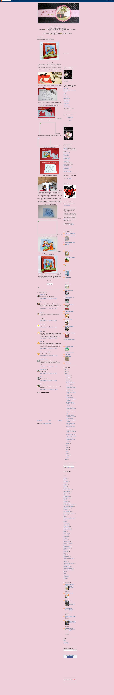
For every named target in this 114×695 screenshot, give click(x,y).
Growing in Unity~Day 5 (71, 587)
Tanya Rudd (66, 149)
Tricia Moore (66, 105)
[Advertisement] (71, 42)
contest (65, 571)
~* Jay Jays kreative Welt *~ (70, 234)
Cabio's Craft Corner (69, 346)
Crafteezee (67, 264)
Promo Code (66, 551)
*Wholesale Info (70, 117)
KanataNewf (42, 294)
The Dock (65, 561)
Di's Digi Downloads (69, 593)
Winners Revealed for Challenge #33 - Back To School (71, 431)
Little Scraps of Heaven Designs (69, 585)
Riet (41, 312)
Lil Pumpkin (66, 549)
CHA (65, 499)
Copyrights (66, 534)
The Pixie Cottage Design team (69, 504)
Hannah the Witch (67, 548)
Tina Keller (66, 169)
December (68, 375)
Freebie (65, 544)
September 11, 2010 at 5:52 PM (48, 348)
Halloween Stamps (67, 546)
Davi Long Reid (67, 152)
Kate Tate (65, 148)
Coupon (65, 521)
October (67, 379)
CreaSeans (66, 538)
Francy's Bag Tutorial (68, 543)
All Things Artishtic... (69, 628)
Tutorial (65, 486)
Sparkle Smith (68, 284)
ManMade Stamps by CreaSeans (70, 90)
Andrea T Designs (68, 608)
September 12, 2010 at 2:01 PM (48, 373)
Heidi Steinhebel (67, 158)
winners (65, 479)
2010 (66, 373)
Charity (65, 531)
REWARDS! (66, 642)
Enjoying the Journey (69, 326)
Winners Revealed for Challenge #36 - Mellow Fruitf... (71, 392)
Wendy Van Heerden (67, 167)
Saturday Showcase (67, 498)
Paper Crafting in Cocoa (70, 242)
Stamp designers (67, 556)
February (68, 455)
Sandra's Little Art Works (70, 616)
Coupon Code (66, 536)
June (67, 447)
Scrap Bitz (67, 313)
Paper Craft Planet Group (68, 219)
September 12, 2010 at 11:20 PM (48, 389)
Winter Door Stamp (67, 566)
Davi (41, 383)
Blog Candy (66, 488)
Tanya (65, 559)
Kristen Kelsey (66, 103)
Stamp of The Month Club (68, 558)
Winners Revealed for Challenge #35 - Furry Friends (70, 404)
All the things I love (68, 251)
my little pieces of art (69, 290)
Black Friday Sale (67, 528)
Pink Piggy (67, 244)
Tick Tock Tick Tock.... (72, 630)
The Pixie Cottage (67, 491)
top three (65, 578)
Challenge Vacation (67, 529)
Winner (65, 483)
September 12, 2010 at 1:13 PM (48, 366)
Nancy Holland (66, 154)
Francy (65, 164)
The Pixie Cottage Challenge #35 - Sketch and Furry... (71, 420)
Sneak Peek (66, 554)
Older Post (60, 420)
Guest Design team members (69, 513)
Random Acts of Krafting (45, 351)
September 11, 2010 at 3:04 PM (48, 308)
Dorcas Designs (68, 356)
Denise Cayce (66, 165)
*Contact (70, 119)
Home (50, 420)
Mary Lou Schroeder (67, 171)
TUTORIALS (66, 644)
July (67, 445)
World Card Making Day (68, 568)
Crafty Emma (67, 354)
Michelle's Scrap (68, 600)
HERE (72, 224)
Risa (64, 553)
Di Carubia (66, 91)
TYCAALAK (67, 620)
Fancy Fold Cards (67, 541)
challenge (65, 478)
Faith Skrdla (66, 88)
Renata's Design (68, 270)
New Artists (66, 514)
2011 (66, 371)
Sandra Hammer (67, 100)
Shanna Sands (66, 161)
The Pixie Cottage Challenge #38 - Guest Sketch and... (70, 387)
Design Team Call (67, 508)
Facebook (69, 178)
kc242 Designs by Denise (70, 333)
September (68, 381)
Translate (72, 467)
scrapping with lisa (68, 319)
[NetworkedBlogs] (70, 655)
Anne (41, 376)
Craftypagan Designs (69, 311)
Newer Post (39, 420)
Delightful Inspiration (69, 352)
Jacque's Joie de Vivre (69, 304)
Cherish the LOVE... (71, 610)
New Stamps (66, 481)
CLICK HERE (67, 205)
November (68, 377)
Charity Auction (67, 533)
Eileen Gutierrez (67, 98)
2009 (66, 459)
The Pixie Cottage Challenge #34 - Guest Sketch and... (70, 439)
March (67, 453)
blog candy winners (67, 489)
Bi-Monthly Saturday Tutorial (69, 518)
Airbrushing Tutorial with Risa (45, 39)
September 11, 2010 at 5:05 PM (48, 327)
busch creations (68, 363)
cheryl (41, 331)
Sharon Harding (67, 157)
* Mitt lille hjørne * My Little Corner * (69, 297)
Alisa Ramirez (66, 101)
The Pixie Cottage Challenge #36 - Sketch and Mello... (71, 408)
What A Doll (66, 564)
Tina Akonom (66, 96)
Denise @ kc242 (43, 369)
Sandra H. (42, 324)
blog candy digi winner (68, 569)
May (67, 449)
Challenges (66, 484)
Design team (66, 501)
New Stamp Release (67, 511)
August (67, 443)
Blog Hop (65, 519)
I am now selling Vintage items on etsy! (72, 622)
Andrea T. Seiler (67, 106)
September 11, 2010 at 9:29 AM (48, 298)
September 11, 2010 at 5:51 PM (48, 338)
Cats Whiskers (68, 277)
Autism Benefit (69, 395)
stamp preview (66, 576)
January (67, 457)
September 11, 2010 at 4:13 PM (48, 320)
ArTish (65, 93)
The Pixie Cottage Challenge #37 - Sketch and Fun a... (71, 399)
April (67, 451)
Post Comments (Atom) (47, 423)
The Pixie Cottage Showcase (69, 563)
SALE (65, 516)
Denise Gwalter (66, 168)
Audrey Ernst (66, 159)
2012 (66, 369)
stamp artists (66, 574)
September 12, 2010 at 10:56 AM (49, 355)
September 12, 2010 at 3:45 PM (48, 380)
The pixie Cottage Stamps (68, 506)
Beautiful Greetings (43, 359)
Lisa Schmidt (66, 95)
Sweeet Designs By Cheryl (70, 236)
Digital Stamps (66, 493)
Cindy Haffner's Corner (69, 339)
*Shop (70, 120)
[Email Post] (38, 287)
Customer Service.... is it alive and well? (72, 603)
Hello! (66, 617)
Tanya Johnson (66, 155)
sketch (65, 573)
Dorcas (41, 301)
